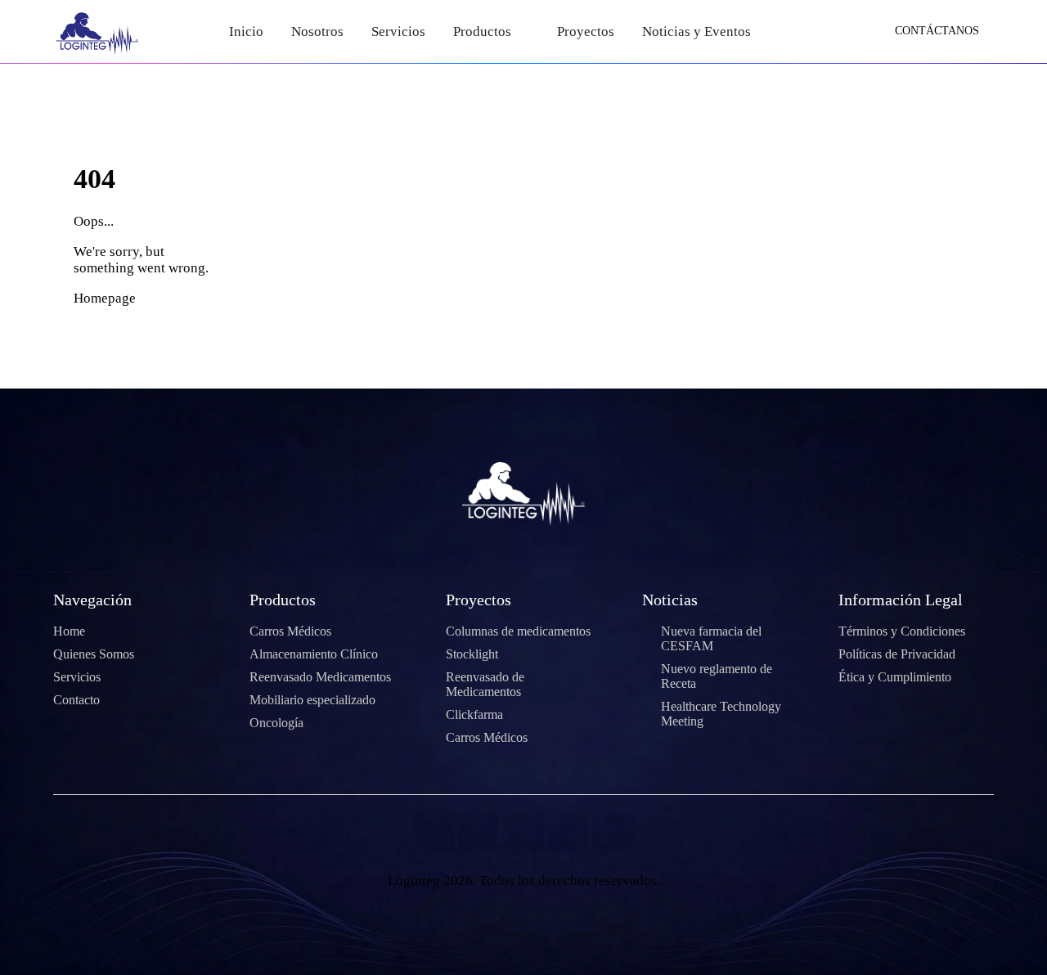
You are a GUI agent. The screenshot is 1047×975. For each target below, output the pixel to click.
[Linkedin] (613, 831)
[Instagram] (568, 831)
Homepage (105, 298)
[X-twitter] (478, 831)
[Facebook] (433, 831)
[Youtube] (523, 831)
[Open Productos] (522, 32)
